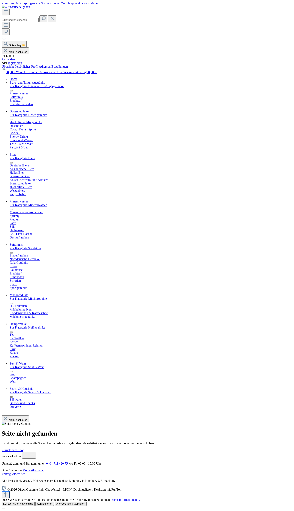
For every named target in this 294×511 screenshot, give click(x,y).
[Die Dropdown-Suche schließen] (52, 18)
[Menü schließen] (11, 90)
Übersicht (8, 66)
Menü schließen (18, 51)
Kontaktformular (33, 470)
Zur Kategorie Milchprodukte (28, 298)
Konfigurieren (44, 503)
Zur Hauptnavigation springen (80, 3)
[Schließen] (3, 508)
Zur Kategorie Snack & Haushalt (30, 392)
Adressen (45, 66)
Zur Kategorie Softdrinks (25, 248)
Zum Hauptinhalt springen (19, 3)
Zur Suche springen (48, 3)
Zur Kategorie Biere (22, 158)
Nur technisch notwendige (18, 503)
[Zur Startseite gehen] (16, 7)
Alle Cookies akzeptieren (70, 503)
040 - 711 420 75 (57, 463)
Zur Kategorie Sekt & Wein (27, 367)
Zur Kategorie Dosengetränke (28, 115)
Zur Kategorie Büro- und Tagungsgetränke (37, 86)
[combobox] (20, 20)
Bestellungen (59, 66)
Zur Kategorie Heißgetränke (27, 327)
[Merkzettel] (4, 39)
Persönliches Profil (27, 66)
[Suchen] (43, 18)
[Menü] (6, 12)
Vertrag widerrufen (13, 474)
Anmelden (8, 59)
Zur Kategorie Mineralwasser (28, 205)
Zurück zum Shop (13, 450)
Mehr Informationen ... (125, 499)
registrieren (15, 63)
